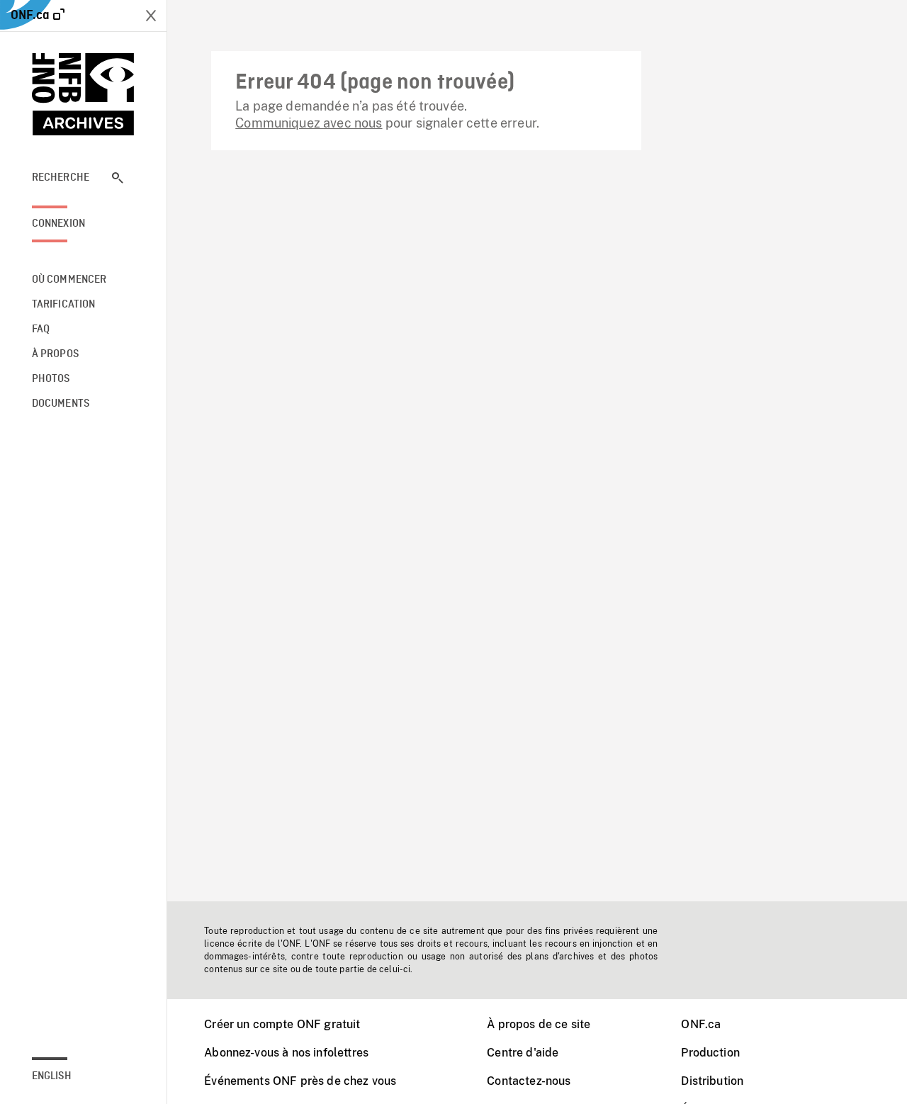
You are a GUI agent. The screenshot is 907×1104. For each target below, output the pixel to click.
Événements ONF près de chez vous (300, 1081)
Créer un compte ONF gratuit (282, 1024)
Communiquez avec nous (308, 123)
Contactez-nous (528, 1081)
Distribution (712, 1081)
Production (710, 1052)
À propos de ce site (538, 1024)
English (52, 1076)
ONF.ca (701, 1024)
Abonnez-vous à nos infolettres (286, 1052)
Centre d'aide (522, 1052)
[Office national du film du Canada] (83, 94)
